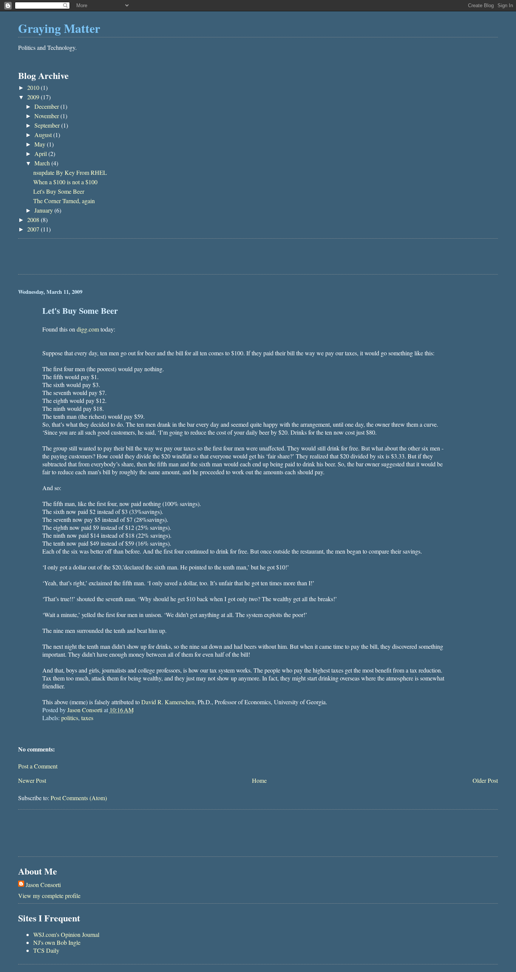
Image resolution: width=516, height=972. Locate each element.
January (44, 210)
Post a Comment (37, 766)
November (47, 116)
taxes (87, 718)
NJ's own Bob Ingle (56, 942)
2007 (34, 229)
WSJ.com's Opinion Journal (66, 934)
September (47, 125)
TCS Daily (46, 950)
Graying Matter (59, 28)
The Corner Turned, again (64, 201)
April (41, 153)
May (40, 144)
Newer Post (32, 780)
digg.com (88, 329)
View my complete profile (49, 895)
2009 (34, 97)
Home (259, 780)
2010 (34, 87)
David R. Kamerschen (168, 702)
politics (69, 718)
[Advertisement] (106, 257)
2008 (34, 220)
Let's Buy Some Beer (58, 191)
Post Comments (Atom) (79, 798)
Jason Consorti (43, 885)
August (43, 135)
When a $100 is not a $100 (65, 182)
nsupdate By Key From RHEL (70, 172)
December (47, 106)
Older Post (485, 780)
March (42, 163)
